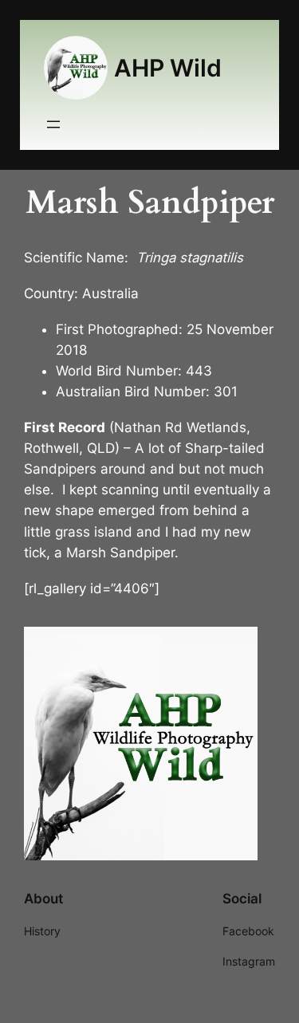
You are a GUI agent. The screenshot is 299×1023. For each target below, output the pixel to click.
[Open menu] (53, 124)
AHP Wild (168, 67)
